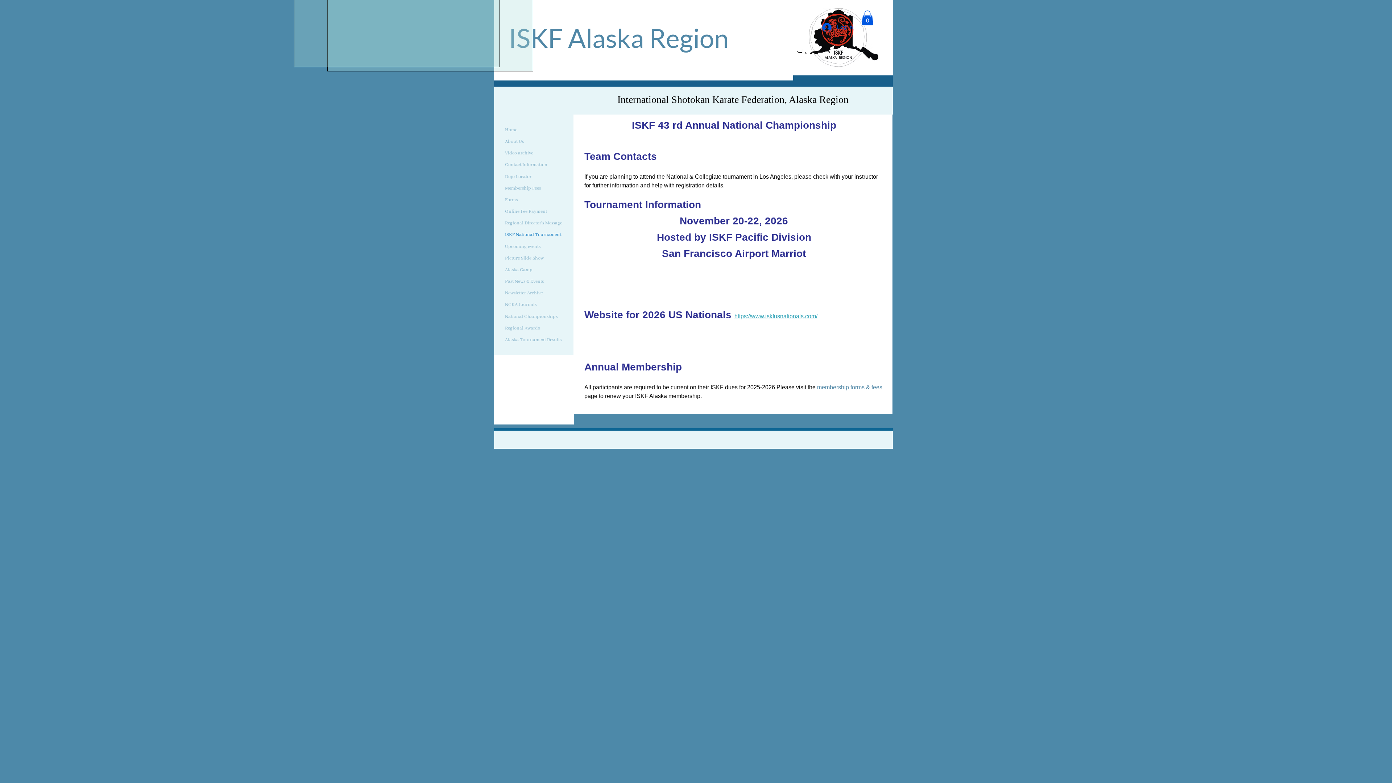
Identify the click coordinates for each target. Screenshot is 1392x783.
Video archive (519, 153)
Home (511, 130)
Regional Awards (522, 328)
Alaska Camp (519, 270)
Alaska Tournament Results (533, 340)
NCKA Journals (520, 305)
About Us (514, 141)
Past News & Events (524, 281)
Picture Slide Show (524, 258)
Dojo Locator (518, 177)
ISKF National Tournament (533, 235)
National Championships (531, 317)
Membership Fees (523, 188)
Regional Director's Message (533, 223)
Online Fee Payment (526, 211)
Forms (511, 200)
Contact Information (526, 165)
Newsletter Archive (524, 293)
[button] (867, 18)
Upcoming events (522, 247)
